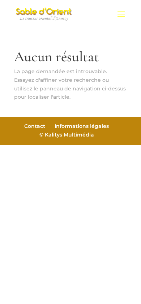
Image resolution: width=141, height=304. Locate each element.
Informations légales (82, 126)
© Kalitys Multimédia (66, 134)
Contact (34, 126)
